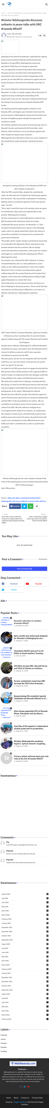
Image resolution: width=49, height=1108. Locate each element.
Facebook (16, 506)
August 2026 (25, 894)
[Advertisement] (24, 804)
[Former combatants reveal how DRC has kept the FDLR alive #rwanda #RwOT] (6, 683)
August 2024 (25, 994)
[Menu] (3, 4)
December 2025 (25, 927)
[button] (46, 4)
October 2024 (25, 986)
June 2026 (25, 902)
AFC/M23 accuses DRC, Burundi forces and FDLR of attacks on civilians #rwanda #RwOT (30, 667)
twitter (14, 590)
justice (3, 1039)
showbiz (4, 1047)
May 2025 (25, 957)
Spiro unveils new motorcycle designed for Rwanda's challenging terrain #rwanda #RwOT (30, 637)
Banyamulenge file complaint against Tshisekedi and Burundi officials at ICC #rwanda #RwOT (30, 697)
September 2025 (25, 940)
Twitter (24, 506)
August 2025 (25, 944)
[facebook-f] (20, 1086)
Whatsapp (30, 506)
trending (4, 1051)
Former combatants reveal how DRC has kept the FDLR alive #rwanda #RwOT (29, 682)
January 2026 (25, 923)
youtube (38, 584)
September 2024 (25, 990)
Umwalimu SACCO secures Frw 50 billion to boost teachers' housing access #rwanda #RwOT (28, 652)
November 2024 (25, 982)
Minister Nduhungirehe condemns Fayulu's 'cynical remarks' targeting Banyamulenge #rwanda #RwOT (29, 742)
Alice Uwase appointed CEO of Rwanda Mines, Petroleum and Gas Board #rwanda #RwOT (31, 712)
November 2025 (25, 932)
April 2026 (25, 911)
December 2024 (25, 977)
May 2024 (25, 1007)
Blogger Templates (20, 1102)
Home (3, 13)
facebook (14, 584)
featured (4, 1035)
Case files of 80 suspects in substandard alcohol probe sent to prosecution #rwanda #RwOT (31, 727)
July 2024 (25, 998)
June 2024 (25, 1002)
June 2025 (25, 952)
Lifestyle (4, 1043)
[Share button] (37, 506)
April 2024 (25, 1011)
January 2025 (25, 973)
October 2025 (25, 936)
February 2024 (25, 1019)
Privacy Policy (37, 1098)
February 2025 (25, 969)
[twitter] (24, 1086)
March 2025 (25, 965)
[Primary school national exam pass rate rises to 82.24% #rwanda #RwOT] (6, 758)
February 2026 (25, 919)
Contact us (25, 1098)
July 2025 (25, 948)
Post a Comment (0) (24, 569)
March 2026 (25, 915)
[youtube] (28, 1086)
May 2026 (25, 907)
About (16, 1098)
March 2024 (25, 1015)
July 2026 (25, 898)
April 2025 (25, 961)
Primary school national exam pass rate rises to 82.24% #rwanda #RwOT (31, 757)
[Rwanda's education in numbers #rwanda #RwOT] (6, 623)
